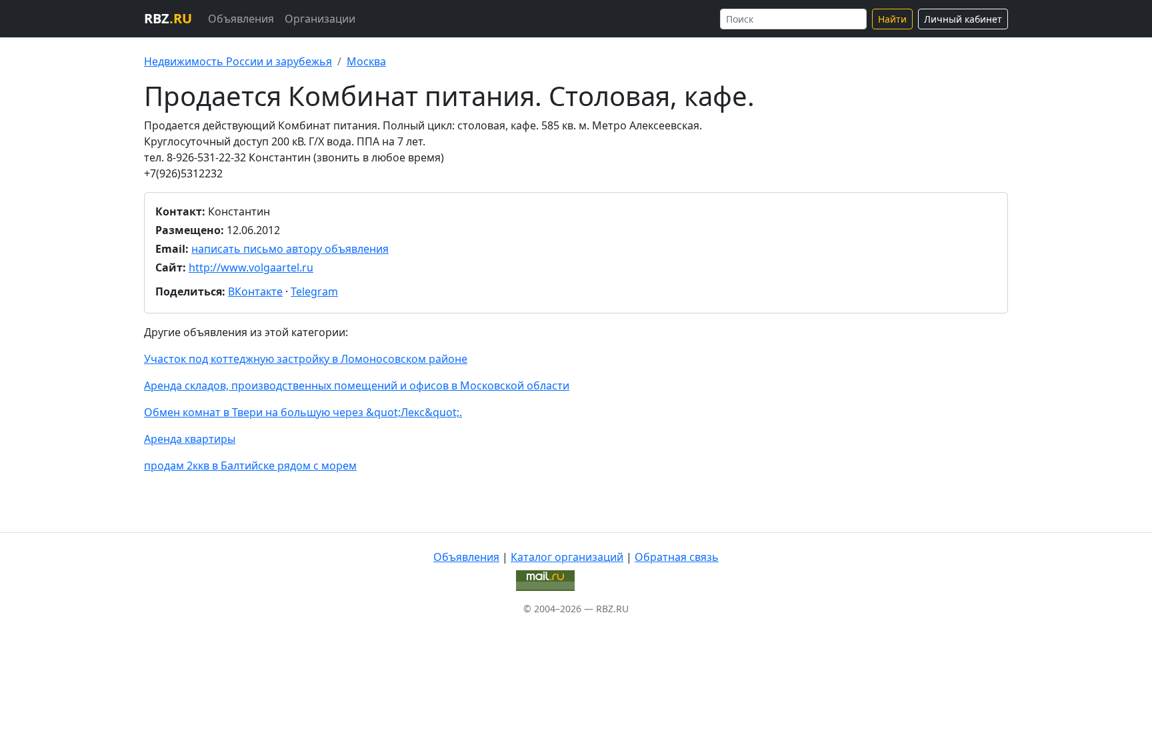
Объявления (241, 18)
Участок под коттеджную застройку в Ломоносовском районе (305, 358)
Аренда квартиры (189, 439)
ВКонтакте (255, 291)
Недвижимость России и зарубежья (238, 61)
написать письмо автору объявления (290, 248)
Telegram (314, 291)
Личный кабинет (963, 19)
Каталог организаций (567, 557)
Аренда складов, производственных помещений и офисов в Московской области (356, 385)
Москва (366, 61)
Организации (320, 18)
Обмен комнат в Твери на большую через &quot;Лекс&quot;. (303, 412)
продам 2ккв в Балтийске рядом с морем (250, 465)
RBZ (168, 18)
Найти (892, 19)
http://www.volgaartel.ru (251, 267)
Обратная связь (677, 557)
